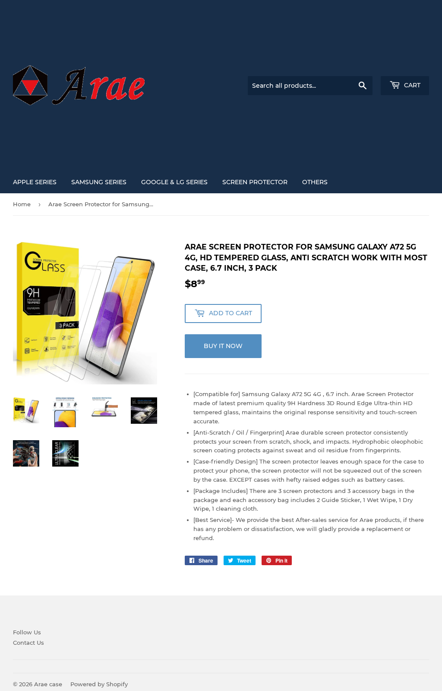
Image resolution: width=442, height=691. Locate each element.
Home (22, 204)
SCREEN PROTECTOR (254, 182)
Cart (411, 85)
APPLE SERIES (35, 182)
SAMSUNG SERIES (98, 182)
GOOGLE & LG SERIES (174, 182)
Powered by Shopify (99, 684)
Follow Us (27, 632)
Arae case (48, 684)
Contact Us (28, 642)
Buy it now (223, 346)
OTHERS (315, 182)
